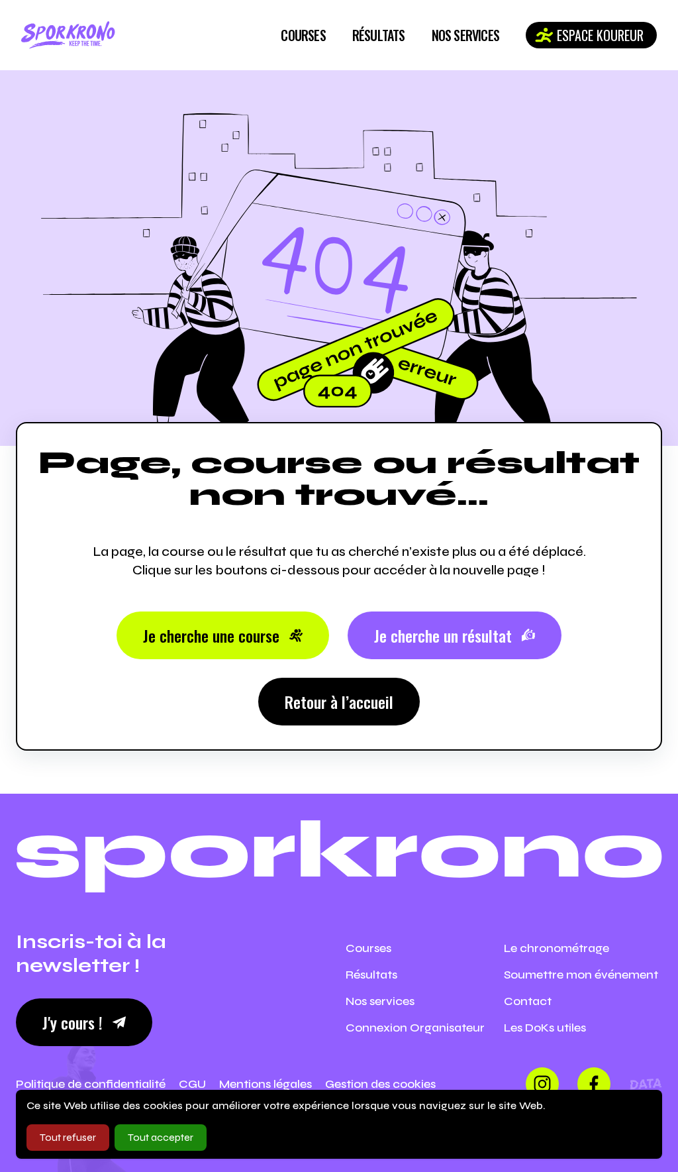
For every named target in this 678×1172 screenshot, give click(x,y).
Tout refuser (68, 1137)
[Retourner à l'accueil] (68, 35)
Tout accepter (160, 1137)
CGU (192, 1084)
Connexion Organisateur (415, 1027)
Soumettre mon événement (581, 974)
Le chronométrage (556, 948)
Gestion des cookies (380, 1084)
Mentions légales (265, 1084)
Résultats (378, 35)
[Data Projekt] (645, 1084)
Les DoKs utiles (545, 1027)
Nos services (465, 35)
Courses (303, 35)
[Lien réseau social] (542, 1083)
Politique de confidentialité (91, 1084)
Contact (528, 1001)
